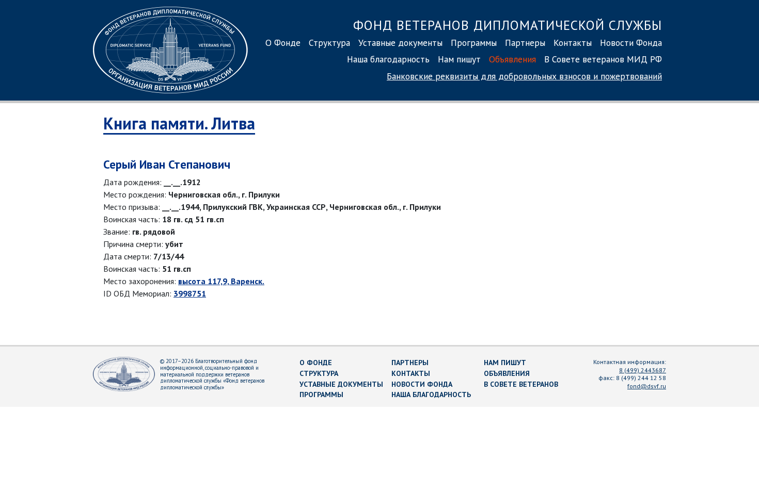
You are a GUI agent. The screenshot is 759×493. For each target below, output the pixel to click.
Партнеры (525, 42)
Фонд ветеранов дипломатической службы (507, 25)
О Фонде (283, 42)
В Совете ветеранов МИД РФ (603, 59)
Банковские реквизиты (524, 76)
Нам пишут (459, 59)
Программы (474, 42)
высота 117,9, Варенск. (221, 281)
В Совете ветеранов (521, 384)
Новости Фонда (631, 42)
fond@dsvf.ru (646, 386)
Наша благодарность (388, 59)
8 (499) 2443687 (642, 370)
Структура (329, 42)
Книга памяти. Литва (179, 123)
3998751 (189, 293)
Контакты (573, 42)
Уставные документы (400, 42)
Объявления (512, 59)
